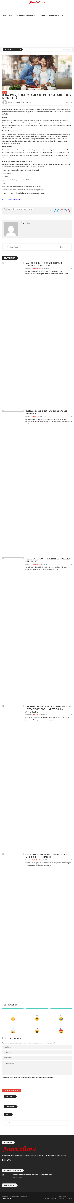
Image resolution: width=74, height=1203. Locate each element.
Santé (10, 15)
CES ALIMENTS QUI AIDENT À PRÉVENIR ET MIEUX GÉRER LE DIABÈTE (46, 855)
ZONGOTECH (6, 1198)
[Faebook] (3, 1164)
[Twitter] (58, 210)
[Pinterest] (68, 210)
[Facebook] (55, 210)
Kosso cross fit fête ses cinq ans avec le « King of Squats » (31, 1175)
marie (34, 416)
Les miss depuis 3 (64, 1196)
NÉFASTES (19, 209)
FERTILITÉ (11, 209)
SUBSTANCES (28, 209)
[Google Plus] (62, 210)
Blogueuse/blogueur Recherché (54, 1198)
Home (4, 15)
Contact (69, 1198)
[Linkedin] (65, 210)
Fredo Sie (29, 102)
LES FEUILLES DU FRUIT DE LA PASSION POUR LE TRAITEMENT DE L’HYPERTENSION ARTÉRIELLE (48, 709)
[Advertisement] (37, 32)
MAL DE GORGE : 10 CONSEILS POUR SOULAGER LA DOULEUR (43, 264)
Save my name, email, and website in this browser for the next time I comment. (29, 1077)
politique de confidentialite (57, 1155)
